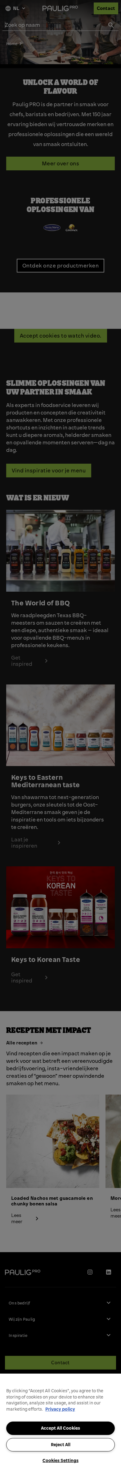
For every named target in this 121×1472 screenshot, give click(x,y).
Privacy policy (60, 1409)
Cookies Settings (60, 1460)
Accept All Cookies (60, 1428)
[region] (60, 1423)
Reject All (60, 1444)
